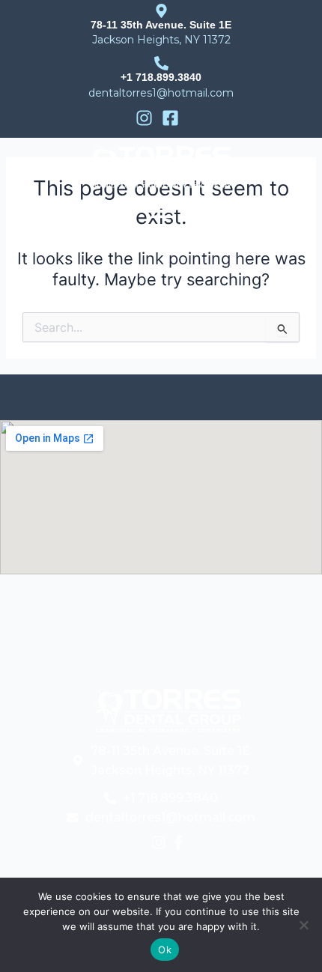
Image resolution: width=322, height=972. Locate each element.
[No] (303, 924)
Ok (164, 950)
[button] (161, 212)
